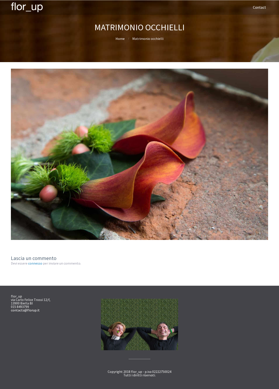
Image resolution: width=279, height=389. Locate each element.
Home (120, 38)
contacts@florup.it (25, 310)
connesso (35, 263)
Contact (259, 7)
